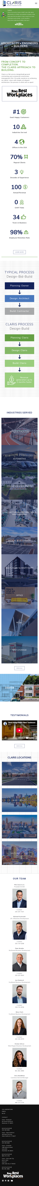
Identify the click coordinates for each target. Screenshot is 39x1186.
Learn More (19, 52)
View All (19, 668)
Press (4, 1111)
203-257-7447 (19, 911)
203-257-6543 (19, 975)
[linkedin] (3, 1180)
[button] (10, 54)
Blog (3, 1113)
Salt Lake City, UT (20, 853)
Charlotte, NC (19, 826)
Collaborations (7, 1109)
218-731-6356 (19, 1007)
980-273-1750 (19, 1102)
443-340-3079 (19, 1039)
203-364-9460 (6, 1130)
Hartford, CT (19, 800)
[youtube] (11, 1180)
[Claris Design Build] (11, 2)
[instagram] (6, 1180)
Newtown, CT (19, 773)
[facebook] (8, 1180)
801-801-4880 (19, 1071)
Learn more (19, 252)
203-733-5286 (19, 943)
